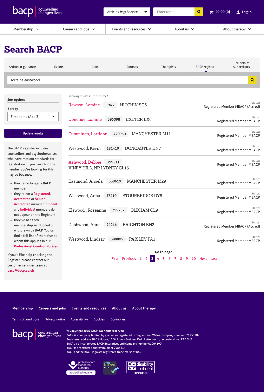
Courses (132, 68)
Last (214, 258)
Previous (129, 258)
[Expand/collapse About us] (192, 29)
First (114, 258)
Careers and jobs (76, 29)
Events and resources (129, 29)
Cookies (99, 319)
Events (59, 68)
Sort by (13, 109)
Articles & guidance (22, 68)
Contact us (118, 319)
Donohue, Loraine (85, 119)
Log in (247, 12)
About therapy (234, 29)
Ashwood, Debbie (84, 162)
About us (182, 29)
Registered (42, 194)
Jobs (95, 68)
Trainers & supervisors (241, 66)
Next (203, 258)
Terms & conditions (26, 319)
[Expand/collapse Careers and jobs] (93, 29)
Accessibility (79, 319)
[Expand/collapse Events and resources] (149, 29)
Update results (33, 133)
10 (194, 258)
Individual (27, 209)
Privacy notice (55, 319)
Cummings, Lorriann (87, 133)
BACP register (205, 68)
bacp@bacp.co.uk (20, 270)
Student (51, 204)
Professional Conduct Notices (36, 246)
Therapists (168, 68)
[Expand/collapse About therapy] (249, 29)
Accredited (22, 199)
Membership (23, 29)
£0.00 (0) (222, 12)
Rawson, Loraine (84, 104)
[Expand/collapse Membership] (37, 29)
